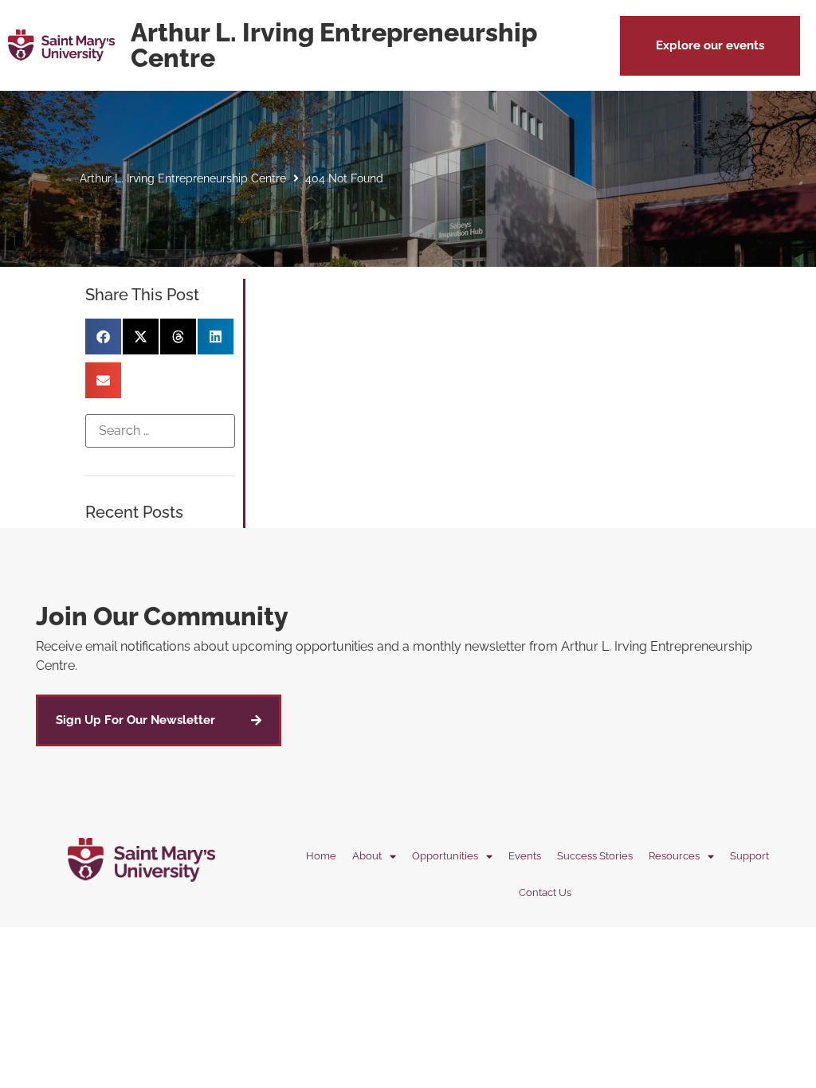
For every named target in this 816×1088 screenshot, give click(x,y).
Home (321, 856)
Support (749, 856)
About (367, 856)
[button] (710, 46)
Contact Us (545, 892)
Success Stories (595, 856)
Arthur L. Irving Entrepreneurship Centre (183, 178)
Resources (674, 856)
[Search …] (159, 431)
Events (524, 856)
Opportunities (445, 856)
